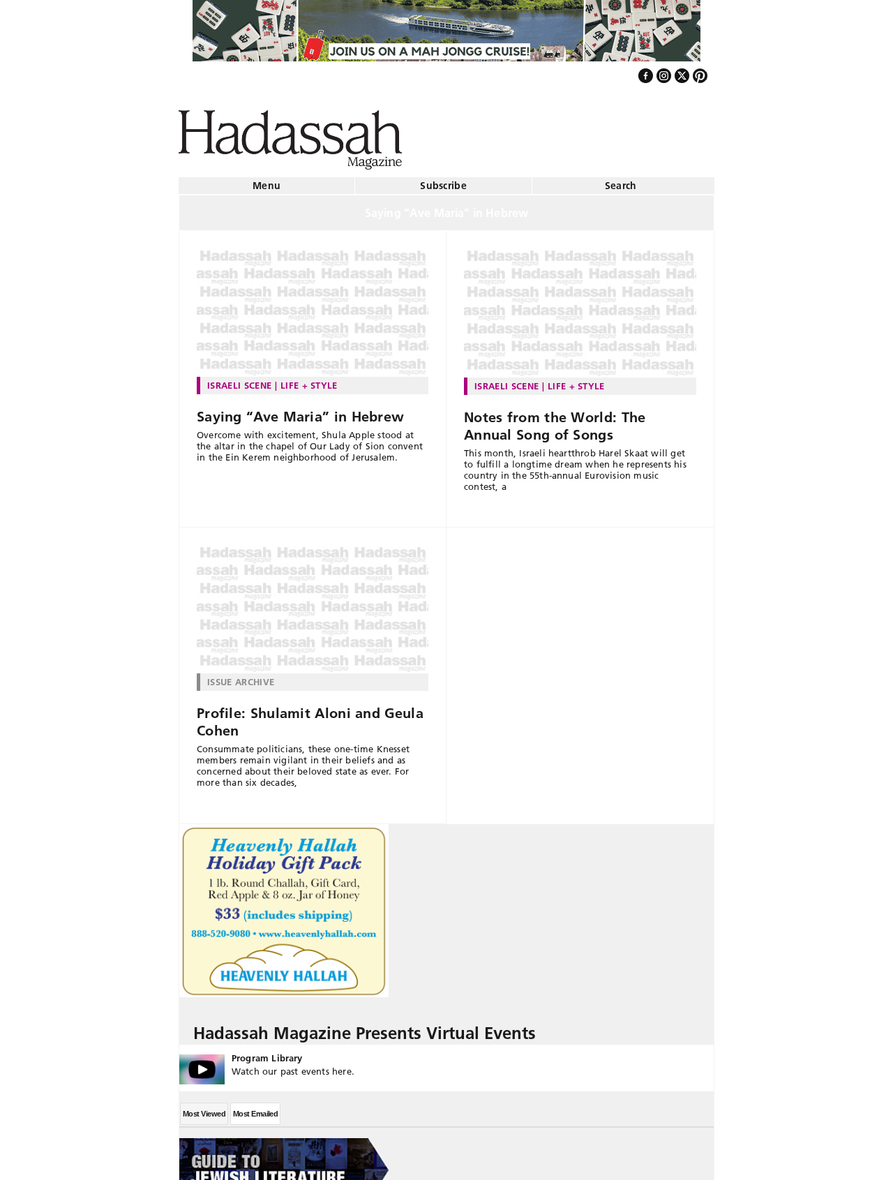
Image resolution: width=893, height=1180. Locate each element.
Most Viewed (204, 1108)
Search (621, 180)
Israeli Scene (239, 379)
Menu (266, 180)
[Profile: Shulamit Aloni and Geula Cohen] (312, 603)
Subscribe (443, 180)
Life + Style (309, 379)
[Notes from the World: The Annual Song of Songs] (580, 307)
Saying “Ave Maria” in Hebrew (300, 411)
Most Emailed (255, 1108)
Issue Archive (240, 676)
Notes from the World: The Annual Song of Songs (555, 420)
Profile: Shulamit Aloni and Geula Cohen (310, 716)
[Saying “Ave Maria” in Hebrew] (312, 307)
